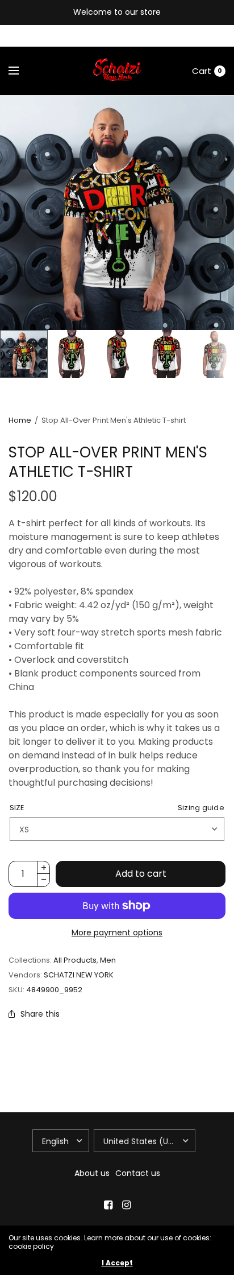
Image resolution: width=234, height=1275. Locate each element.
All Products (75, 960)
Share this (40, 1014)
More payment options (117, 932)
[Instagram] (126, 1205)
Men (108, 960)
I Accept (117, 1263)
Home (20, 420)
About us (92, 1173)
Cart (201, 71)
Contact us (137, 1173)
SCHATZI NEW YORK (79, 974)
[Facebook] (108, 1205)
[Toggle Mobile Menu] (21, 71)
